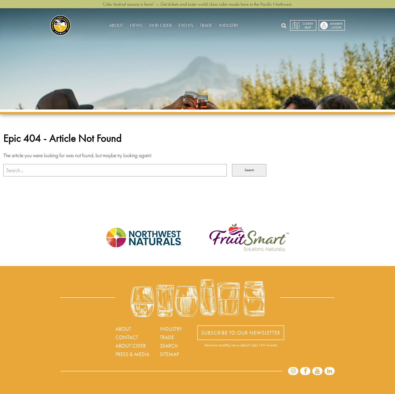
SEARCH (169, 345)
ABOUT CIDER (130, 345)
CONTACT (126, 337)
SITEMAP (169, 354)
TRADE (206, 25)
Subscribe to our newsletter (240, 332)
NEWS (136, 25)
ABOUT (116, 25)
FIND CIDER (160, 25)
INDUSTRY (228, 25)
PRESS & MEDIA (132, 354)
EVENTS (186, 25)
